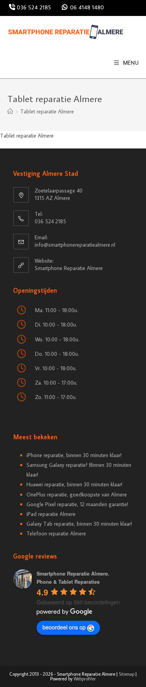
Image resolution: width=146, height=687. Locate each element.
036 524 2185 (33, 7)
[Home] (10, 111)
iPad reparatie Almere (51, 513)
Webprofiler (85, 679)
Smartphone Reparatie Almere (69, 268)
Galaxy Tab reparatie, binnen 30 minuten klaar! (79, 523)
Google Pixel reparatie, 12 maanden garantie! (77, 504)
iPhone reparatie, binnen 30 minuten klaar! (73, 455)
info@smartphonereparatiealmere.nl (75, 244)
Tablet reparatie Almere (47, 111)
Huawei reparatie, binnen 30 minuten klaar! (74, 484)
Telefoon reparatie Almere (56, 533)
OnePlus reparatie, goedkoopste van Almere (76, 494)
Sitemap (126, 674)
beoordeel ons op (64, 627)
